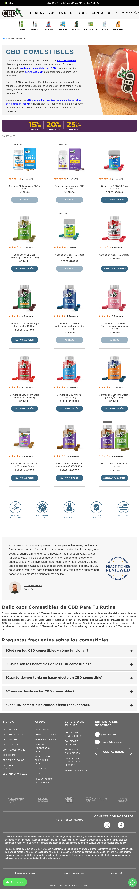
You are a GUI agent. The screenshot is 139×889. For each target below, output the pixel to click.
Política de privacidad (25, 873)
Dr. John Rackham (33, 585)
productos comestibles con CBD (38, 68)
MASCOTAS (118, 29)
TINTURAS (20, 29)
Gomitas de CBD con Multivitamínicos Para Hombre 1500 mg (69, 326)
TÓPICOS (104, 29)
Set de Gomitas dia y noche (114, 463)
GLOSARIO (40, 768)
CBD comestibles (66, 60)
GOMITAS (49, 29)
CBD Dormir (9, 755)
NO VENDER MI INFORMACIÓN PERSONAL (72, 761)
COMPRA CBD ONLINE (14, 750)
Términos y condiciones (73, 873)
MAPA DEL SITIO (43, 774)
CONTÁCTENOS (113, 751)
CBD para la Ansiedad (15, 774)
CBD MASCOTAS (11, 745)
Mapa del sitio (117, 873)
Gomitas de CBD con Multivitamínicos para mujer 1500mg (114, 326)
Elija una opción (114, 200)
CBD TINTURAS (10, 729)
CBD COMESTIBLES (13, 734)
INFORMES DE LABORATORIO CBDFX (42, 748)
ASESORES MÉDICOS (45, 739)
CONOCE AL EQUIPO (45, 734)
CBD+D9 (34, 29)
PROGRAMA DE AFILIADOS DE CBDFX (42, 760)
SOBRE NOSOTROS (45, 729)
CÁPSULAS (62, 29)
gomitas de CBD (34, 72)
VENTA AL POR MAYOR (76, 770)
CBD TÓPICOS (10, 739)
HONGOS (76, 29)
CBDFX (60, 885)
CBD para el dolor (13, 760)
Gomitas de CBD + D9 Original (114, 255)
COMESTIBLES (90, 29)
